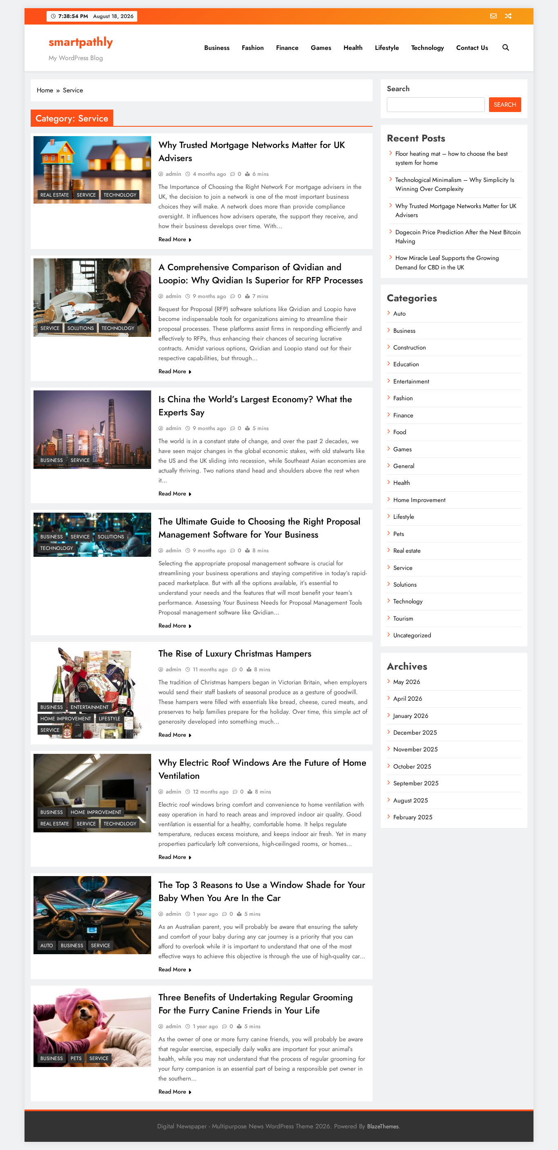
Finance (287, 47)
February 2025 (412, 817)
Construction (409, 347)
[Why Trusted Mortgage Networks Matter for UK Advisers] (92, 170)
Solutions (80, 328)
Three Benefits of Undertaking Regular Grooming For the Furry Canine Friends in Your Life (255, 1004)
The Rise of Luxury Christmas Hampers (234, 653)
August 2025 (410, 800)
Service (86, 195)
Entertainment (90, 707)
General (403, 466)
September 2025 (415, 783)
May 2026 (406, 681)
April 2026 (407, 698)
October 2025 (412, 766)
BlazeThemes (383, 1126)
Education (406, 364)
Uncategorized (412, 635)
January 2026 (411, 715)
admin (173, 174)
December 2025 (415, 732)
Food (399, 432)
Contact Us (472, 47)
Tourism (403, 618)
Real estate (54, 195)
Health (353, 47)
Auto (46, 945)
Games (321, 47)
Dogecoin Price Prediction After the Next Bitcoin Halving (458, 237)
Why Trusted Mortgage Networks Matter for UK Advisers (455, 211)
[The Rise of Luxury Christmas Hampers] (92, 692)
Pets (76, 1058)
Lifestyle (387, 47)
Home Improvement (65, 718)
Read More (172, 239)
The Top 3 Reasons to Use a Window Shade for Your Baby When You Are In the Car (261, 891)
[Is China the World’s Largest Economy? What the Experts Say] (92, 429)
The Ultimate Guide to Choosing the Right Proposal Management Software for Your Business (259, 528)
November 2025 (415, 749)
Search (398, 88)
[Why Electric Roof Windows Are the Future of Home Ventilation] (92, 793)
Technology (427, 47)
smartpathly (81, 41)
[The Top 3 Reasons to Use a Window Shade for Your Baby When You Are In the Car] (92, 915)
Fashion (253, 47)
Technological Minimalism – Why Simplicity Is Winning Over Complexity (454, 184)
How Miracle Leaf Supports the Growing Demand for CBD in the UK (447, 262)
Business (217, 47)
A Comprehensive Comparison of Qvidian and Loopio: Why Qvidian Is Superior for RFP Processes (260, 273)
